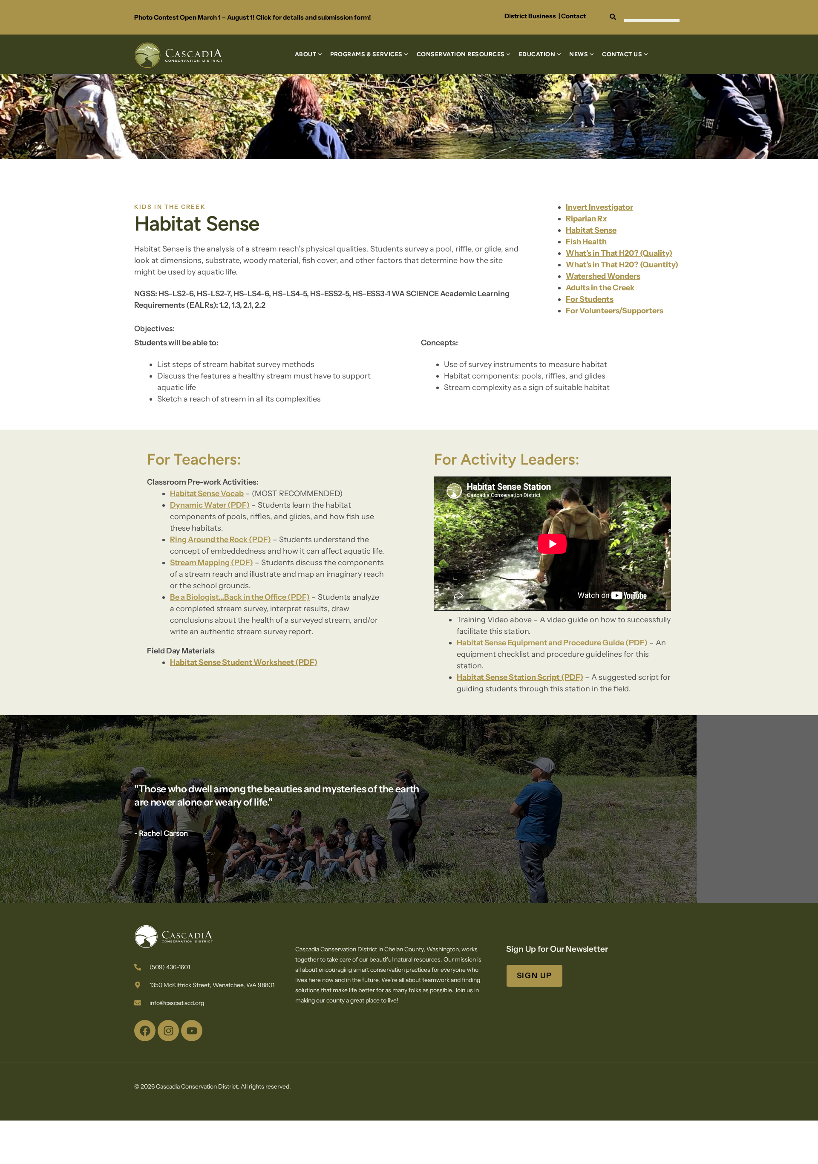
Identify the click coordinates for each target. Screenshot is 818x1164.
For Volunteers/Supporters (614, 310)
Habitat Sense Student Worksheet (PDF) (243, 662)
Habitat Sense (591, 230)
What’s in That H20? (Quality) (619, 253)
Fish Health (586, 241)
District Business (530, 16)
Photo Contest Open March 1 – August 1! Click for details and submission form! (252, 17)
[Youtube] (191, 1030)
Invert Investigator (599, 207)
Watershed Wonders (603, 276)
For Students (590, 299)
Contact (573, 16)
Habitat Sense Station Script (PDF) (520, 677)
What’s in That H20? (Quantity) (622, 264)
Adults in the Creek (600, 287)
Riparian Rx (586, 218)
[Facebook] (145, 1030)
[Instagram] (168, 1030)
